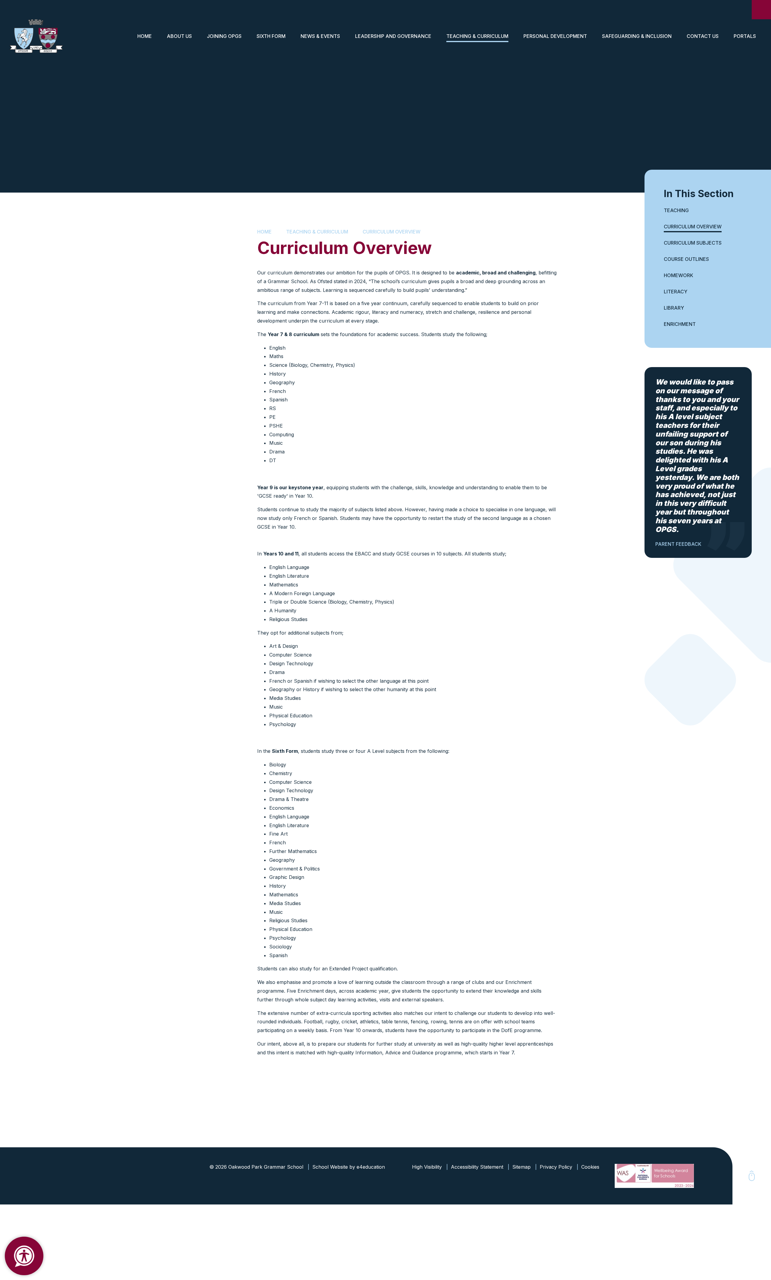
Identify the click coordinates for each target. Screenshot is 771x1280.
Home (264, 232)
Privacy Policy (556, 1167)
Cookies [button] (590, 1167)
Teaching (676, 210)
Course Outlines (686, 259)
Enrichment (680, 324)
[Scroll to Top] (751, 1175)
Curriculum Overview (391, 232)
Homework (678, 275)
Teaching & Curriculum (317, 232)
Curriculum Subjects (693, 243)
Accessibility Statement (477, 1167)
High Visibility (427, 1167)
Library (674, 308)
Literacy (675, 292)
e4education (371, 1167)
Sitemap (521, 1167)
